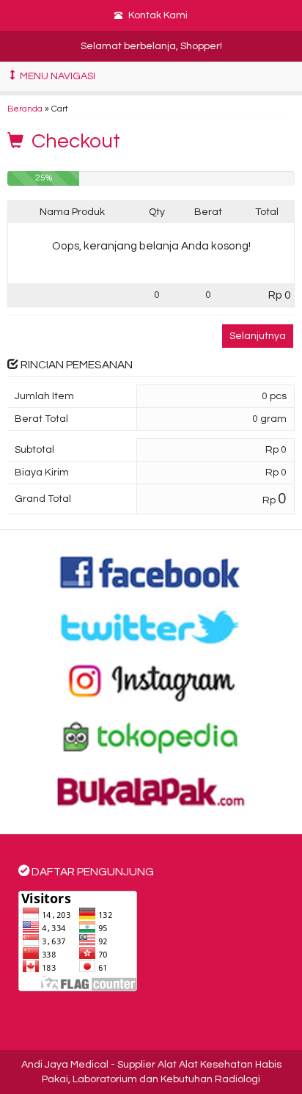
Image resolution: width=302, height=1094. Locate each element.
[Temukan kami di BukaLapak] (151, 791)
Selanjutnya (257, 336)
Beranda (25, 108)
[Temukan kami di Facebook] (151, 571)
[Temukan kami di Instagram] (151, 682)
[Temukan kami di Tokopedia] (151, 737)
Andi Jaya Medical (64, 1065)
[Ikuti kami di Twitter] (151, 626)
